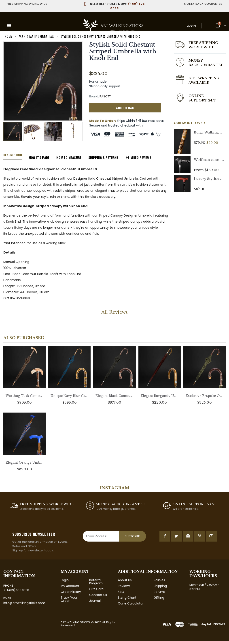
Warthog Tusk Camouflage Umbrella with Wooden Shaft (24, 396)
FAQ (121, 591)
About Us (125, 580)
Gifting (159, 597)
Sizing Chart (127, 597)
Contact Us (98, 595)
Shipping (160, 586)
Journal (95, 600)
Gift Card (96, 589)
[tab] (12, 155)
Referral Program (96, 581)
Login (191, 26)
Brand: (94, 96)
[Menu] (9, 25)
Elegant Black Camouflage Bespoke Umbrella (114, 396)
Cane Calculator (131, 603)
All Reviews (114, 312)
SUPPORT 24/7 (202, 100)
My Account (70, 586)
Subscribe (132, 536)
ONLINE (196, 96)
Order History (71, 591)
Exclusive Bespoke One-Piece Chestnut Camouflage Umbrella (204, 396)
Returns (159, 591)
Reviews (124, 586)
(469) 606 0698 (117, 6)
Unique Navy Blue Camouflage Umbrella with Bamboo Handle (69, 396)
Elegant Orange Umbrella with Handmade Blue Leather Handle (24, 462)
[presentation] (8, 132)
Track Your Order (69, 599)
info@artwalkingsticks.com (24, 603)
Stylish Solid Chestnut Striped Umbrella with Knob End (122, 51)
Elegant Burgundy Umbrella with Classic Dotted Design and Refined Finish (159, 396)
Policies (159, 580)
